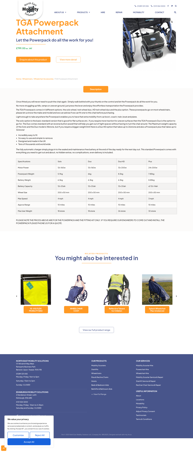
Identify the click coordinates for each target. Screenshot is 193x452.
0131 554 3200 (22, 402)
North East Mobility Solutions (32, 361)
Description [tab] (96, 89)
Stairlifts (94, 369)
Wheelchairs (27, 79)
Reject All (40, 435)
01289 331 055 (22, 374)
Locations (140, 399)
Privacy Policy (141, 407)
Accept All (29, 441)
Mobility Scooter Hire (144, 365)
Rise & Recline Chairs (99, 377)
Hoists (94, 381)
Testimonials (141, 415)
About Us (59, 12)
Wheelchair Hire (142, 373)
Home (18, 79)
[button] (175, 12)
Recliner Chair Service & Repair (148, 385)
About (138, 396)
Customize (18, 435)
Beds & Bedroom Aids (100, 385)
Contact (159, 12)
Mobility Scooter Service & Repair (149, 377)
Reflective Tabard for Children (117, 309)
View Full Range (99, 394)
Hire (103, 12)
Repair (119, 12)
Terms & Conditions (144, 419)
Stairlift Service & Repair (146, 381)
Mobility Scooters (98, 365)
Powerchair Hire (142, 369)
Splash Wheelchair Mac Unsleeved (157, 309)
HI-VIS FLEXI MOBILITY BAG (36, 309)
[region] (29, 432)
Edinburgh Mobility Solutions (32, 392)
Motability (138, 12)
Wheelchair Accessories (43, 79)
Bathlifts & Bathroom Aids (101, 389)
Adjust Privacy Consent (145, 411)
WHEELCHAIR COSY (76, 309)
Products (82, 12)
